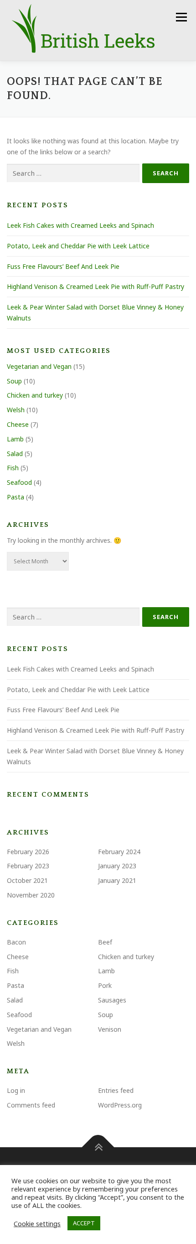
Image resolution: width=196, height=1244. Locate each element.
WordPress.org (120, 1105)
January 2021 (117, 880)
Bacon (16, 942)
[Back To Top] (98, 1147)
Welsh (16, 409)
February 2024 (119, 851)
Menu (181, 17)
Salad (15, 453)
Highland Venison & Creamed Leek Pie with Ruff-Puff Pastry (95, 286)
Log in (16, 1090)
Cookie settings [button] (37, 1223)
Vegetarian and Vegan (39, 366)
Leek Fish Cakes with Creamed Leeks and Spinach (80, 225)
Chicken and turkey (35, 395)
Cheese (18, 424)
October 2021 (27, 880)
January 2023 (117, 865)
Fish (13, 467)
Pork (105, 985)
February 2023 (28, 865)
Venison (109, 1029)
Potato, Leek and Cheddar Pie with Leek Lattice (78, 245)
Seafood (19, 482)
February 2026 (28, 851)
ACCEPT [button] (84, 1223)
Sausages (112, 1000)
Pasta (15, 497)
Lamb (15, 439)
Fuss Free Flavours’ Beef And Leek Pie (63, 266)
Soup (14, 381)
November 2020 (31, 895)
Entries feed (116, 1090)
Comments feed (31, 1105)
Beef (105, 942)
